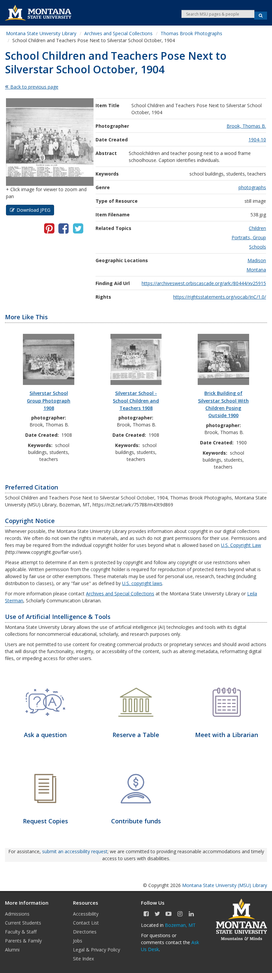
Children (257, 228)
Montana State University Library (41, 33)
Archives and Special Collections (118, 33)
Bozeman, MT (180, 925)
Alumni (12, 949)
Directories (85, 932)
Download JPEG (33, 210)
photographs (252, 187)
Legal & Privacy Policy (96, 949)
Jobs (77, 940)
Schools (257, 247)
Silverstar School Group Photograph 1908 (48, 400)
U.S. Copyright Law (241, 545)
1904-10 (257, 139)
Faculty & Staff (20, 932)
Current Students (23, 923)
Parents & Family (23, 940)
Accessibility (86, 914)
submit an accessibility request (74, 851)
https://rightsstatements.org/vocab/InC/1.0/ (219, 297)
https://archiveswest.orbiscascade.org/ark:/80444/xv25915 (204, 283)
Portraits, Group (249, 237)
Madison (256, 260)
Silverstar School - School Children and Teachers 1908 (136, 400)
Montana (256, 269)
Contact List (86, 923)
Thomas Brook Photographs (191, 33)
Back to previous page (34, 87)
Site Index (83, 958)
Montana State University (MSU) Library (224, 885)
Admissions (17, 914)
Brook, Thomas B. (246, 126)
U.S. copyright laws (142, 583)
